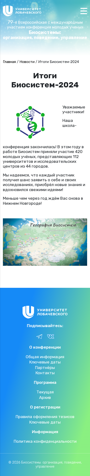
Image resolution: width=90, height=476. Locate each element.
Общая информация (45, 356)
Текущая (45, 392)
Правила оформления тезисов (45, 416)
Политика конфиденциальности (45, 441)
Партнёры (45, 367)
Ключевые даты (45, 362)
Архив (45, 397)
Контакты (45, 372)
